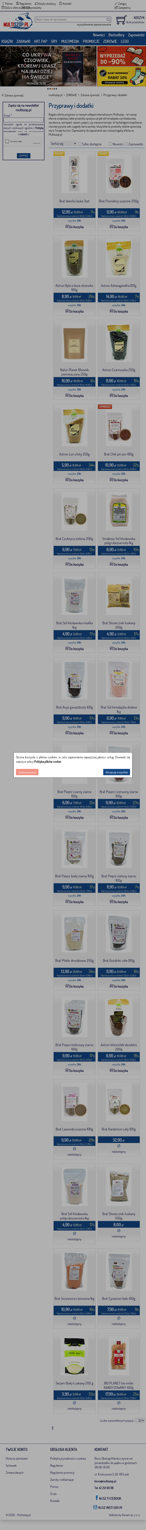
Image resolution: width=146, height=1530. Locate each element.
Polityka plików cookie (47, 761)
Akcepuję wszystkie (117, 772)
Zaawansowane (27, 772)
